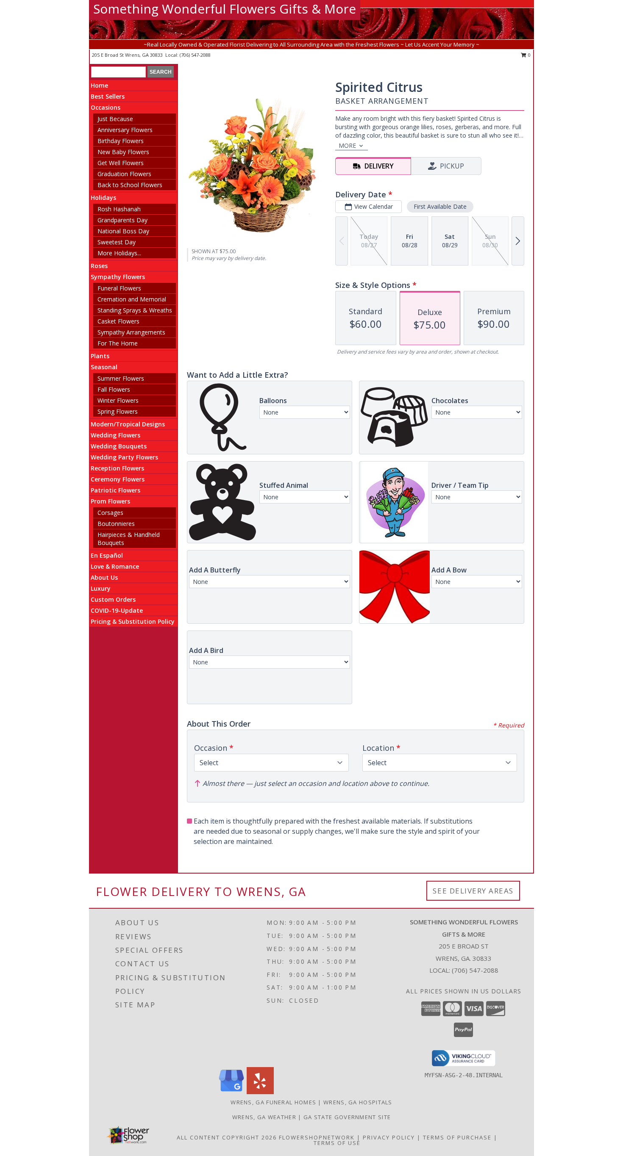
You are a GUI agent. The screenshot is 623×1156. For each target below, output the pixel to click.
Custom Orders (113, 599)
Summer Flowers (120, 378)
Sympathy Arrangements (131, 332)
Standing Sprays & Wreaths (134, 310)
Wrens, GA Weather (264, 1117)
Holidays (103, 198)
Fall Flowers (113, 389)
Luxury (101, 588)
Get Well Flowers (120, 163)
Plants (100, 356)
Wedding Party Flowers (124, 457)
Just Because (115, 119)
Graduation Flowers (124, 174)
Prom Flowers (110, 501)
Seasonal (104, 367)
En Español (107, 555)
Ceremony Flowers (118, 479)
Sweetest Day (116, 242)
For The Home (117, 343)
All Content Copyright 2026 (227, 1137)
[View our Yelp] (260, 1092)
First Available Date (440, 206)
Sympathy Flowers (118, 277)
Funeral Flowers (119, 288)
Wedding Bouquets (119, 446)
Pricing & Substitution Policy (133, 621)
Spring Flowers (117, 411)
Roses (99, 266)
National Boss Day (123, 231)
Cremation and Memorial (131, 299)
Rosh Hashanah (119, 209)
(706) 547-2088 (195, 55)
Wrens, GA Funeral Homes (273, 1102)
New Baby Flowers (123, 152)
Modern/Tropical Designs (128, 424)
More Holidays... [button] (119, 253)
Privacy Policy (389, 1137)
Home (99, 85)
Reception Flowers (117, 468)
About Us (104, 577)
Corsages (110, 513)
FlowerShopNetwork (317, 1137)
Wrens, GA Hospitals (357, 1102)
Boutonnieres (116, 524)
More (347, 145)
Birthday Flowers (120, 141)
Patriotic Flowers (115, 490)
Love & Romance (115, 566)
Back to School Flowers (129, 185)
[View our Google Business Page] (231, 1092)
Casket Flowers (118, 321)
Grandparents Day (122, 220)
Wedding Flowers (115, 435)
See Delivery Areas (473, 891)
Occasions (105, 107)
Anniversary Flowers (125, 130)
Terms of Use (337, 1143)
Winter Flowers (118, 400)
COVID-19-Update (117, 610)
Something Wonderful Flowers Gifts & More (224, 8)
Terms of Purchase (457, 1137)
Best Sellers (108, 96)
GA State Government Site (347, 1117)
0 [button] (528, 55)
